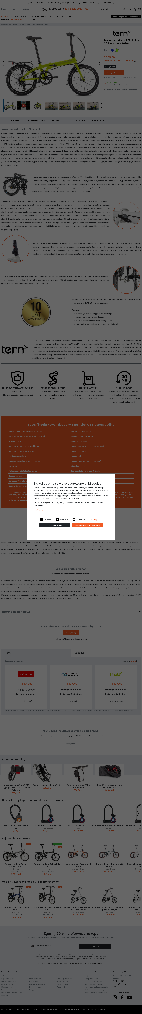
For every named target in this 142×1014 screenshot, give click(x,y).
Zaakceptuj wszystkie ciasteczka (87, 525)
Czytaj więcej (39, 510)
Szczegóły (95, 520)
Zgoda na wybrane (55, 525)
